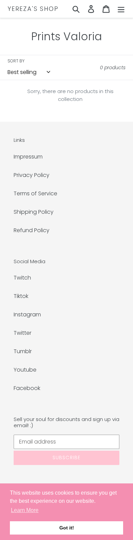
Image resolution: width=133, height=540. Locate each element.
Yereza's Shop (33, 9)
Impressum (28, 157)
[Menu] (121, 8)
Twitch (22, 278)
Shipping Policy (34, 212)
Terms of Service (35, 193)
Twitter (22, 333)
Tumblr (23, 351)
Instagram (27, 314)
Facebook (27, 388)
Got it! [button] (66, 527)
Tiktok (21, 296)
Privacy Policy (31, 175)
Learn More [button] (25, 510)
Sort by (16, 61)
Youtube (25, 370)
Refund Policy (31, 230)
